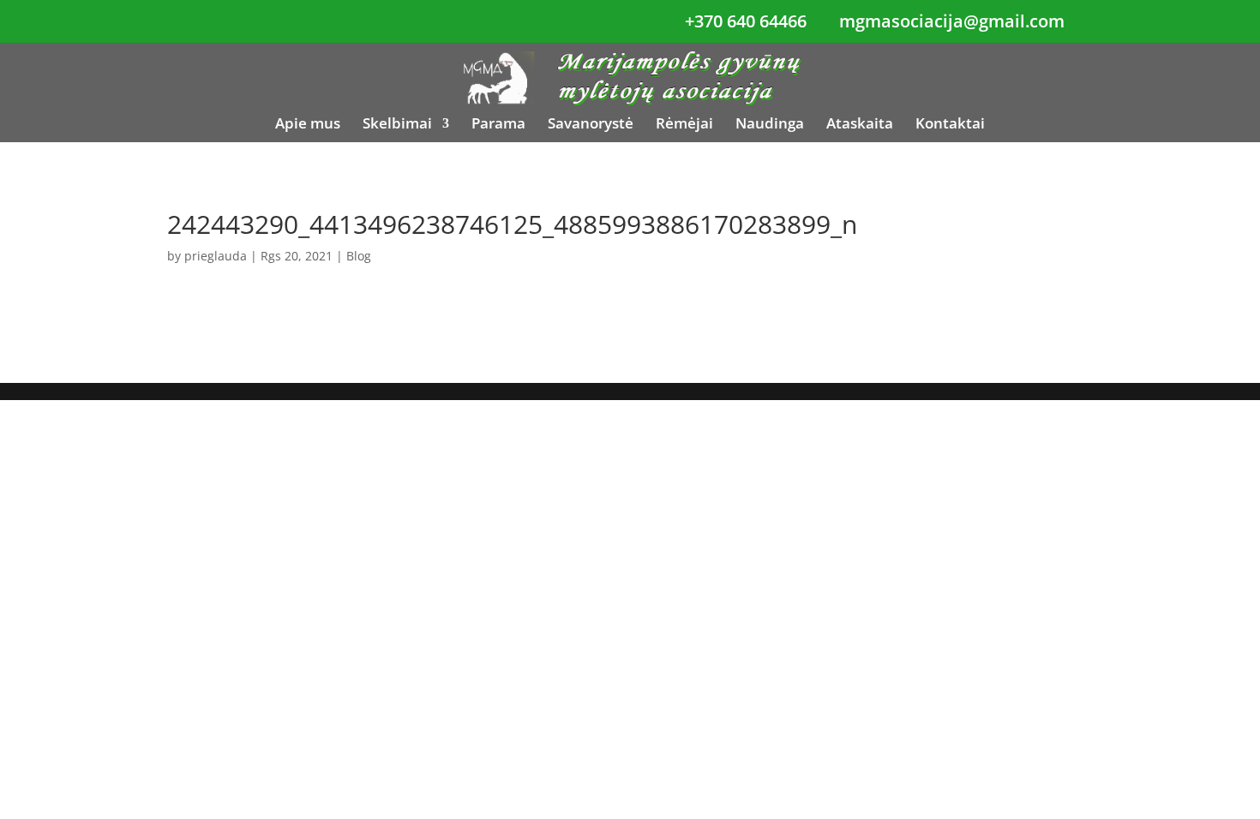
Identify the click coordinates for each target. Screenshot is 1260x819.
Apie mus (307, 125)
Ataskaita (859, 125)
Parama (498, 125)
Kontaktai (950, 125)
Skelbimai (397, 125)
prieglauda (215, 256)
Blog (358, 256)
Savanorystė (590, 125)
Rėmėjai (684, 125)
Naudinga (769, 125)
